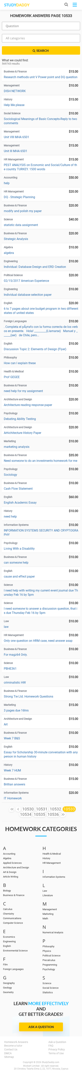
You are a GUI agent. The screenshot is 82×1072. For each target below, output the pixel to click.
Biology (7, 890)
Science (47, 983)
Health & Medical (52, 853)
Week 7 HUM (12, 770)
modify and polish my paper (23, 211)
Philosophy (48, 946)
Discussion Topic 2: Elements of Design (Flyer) (35, 349)
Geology (7, 987)
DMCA (8, 1053)
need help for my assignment (23, 391)
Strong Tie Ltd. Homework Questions (28, 696)
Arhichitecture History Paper (22, 433)
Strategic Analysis (16, 239)
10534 (25, 814)
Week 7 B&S (12, 738)
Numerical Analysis (53, 932)
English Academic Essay (20, 502)
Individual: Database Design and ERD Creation (35, 267)
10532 (55, 809)
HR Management (52, 862)
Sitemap (9, 1056)
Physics (47, 951)
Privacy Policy (56, 1049)
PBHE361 (10, 668)
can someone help (16, 562)
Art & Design (9, 872)
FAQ (50, 1045)
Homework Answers (16, 1042)
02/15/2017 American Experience (26, 281)
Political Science (51, 955)
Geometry (8, 992)
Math (45, 918)
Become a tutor (13, 1045)
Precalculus (49, 960)
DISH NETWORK (15, 91)
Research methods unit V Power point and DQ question (40, 77)
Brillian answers (14, 784)
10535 (39, 814)
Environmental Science (15, 950)
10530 (28, 809)
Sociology (10, 474)
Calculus (7, 909)
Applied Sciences (12, 862)
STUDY (16, 4)
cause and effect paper (19, 576)
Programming (50, 964)
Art (6, 724)
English (7, 946)
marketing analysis (16, 447)
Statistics (48, 992)
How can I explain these (20, 363)
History (46, 858)
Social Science (51, 987)
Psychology (49, 969)
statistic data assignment (21, 225)
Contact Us (10, 1049)
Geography (9, 983)
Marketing (48, 913)
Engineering (9, 941)
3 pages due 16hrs (16, 710)
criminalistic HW (15, 682)
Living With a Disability (19, 548)
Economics (9, 936)
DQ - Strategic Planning (19, 197)
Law (45, 890)
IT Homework (13, 798)
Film (5, 964)
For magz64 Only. (15, 654)
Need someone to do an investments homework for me (40, 461)
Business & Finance (13, 895)
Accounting (9, 853)
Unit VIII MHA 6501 (16, 137)
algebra (9, 253)
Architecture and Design (16, 867)
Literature (48, 895)
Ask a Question (41, 1027)
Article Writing (10, 876)
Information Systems (54, 876)
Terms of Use (56, 1053)
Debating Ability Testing (20, 419)
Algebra (7, 858)
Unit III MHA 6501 (15, 151)
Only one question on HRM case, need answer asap (38, 641)
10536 (53, 814)
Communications (12, 918)
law (6, 627)
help (7, 183)
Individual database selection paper (27, 295)
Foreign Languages (13, 969)
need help (10, 516)
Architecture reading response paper (28, 405)
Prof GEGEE (12, 377)
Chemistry (8, 913)
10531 (41, 809)
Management (50, 909)
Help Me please (14, 105)
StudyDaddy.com (50, 1062)
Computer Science (13, 922)
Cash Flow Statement (18, 488)
